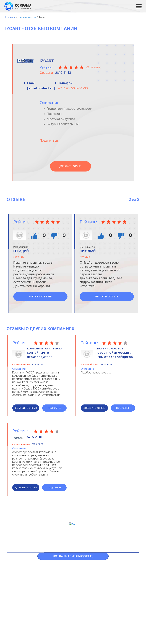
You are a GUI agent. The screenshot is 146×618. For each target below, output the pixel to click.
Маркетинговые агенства (116, 580)
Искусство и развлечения (66, 580)
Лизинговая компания (113, 575)
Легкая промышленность (115, 571)
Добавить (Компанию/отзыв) (73, 556)
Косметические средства (66, 584)
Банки (15, 571)
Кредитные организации (115, 566)
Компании (40, 538)
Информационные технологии (68, 575)
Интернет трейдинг (62, 571)
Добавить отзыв (70, 166)
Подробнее (54, 408)
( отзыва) (93, 67)
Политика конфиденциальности (92, 598)
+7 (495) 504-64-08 (73, 88)
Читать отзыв (40, 296)
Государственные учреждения (68, 566)
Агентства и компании (25, 566)
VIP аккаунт (61, 538)
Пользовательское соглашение (48, 598)
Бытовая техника (22, 584)
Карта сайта (122, 538)
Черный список (86, 538)
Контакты (18, 596)
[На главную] (17, 6)
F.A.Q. (105, 538)
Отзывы (23, 538)
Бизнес (15, 575)
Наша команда (126, 598)
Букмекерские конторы (25, 580)
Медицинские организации (116, 584)
